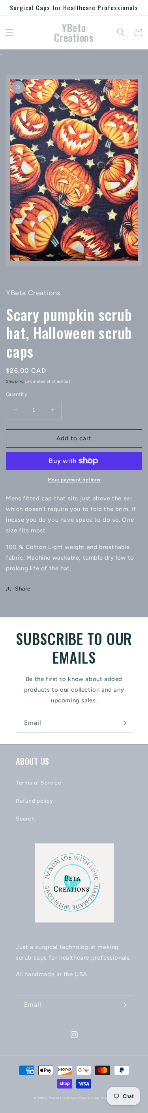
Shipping (15, 381)
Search (25, 818)
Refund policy (34, 801)
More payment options (74, 480)
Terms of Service (39, 782)
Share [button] (23, 588)
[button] (10, 32)
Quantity (16, 394)
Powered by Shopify (96, 1098)
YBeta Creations (63, 1098)
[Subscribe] (123, 723)
